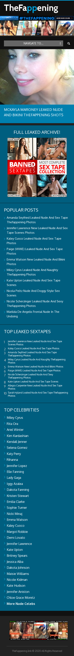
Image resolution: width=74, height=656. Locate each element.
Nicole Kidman (17, 580)
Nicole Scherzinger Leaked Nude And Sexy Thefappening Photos (30, 376)
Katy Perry (14, 454)
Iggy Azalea (15, 484)
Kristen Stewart (18, 496)
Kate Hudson (16, 586)
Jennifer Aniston (18, 592)
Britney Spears (17, 556)
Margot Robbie (17, 532)
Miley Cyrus (15, 418)
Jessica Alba (15, 562)
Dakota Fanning (18, 490)
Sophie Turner (17, 508)
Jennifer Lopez (17, 466)
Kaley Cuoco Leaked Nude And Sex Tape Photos (33, 348)
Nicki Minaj (14, 514)
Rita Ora (12, 424)
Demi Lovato (16, 538)
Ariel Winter (15, 430)
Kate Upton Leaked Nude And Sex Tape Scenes (33, 381)
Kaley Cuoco (15, 526)
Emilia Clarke (16, 502)
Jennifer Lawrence (19, 544)
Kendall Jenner (17, 442)
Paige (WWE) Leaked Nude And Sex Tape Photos (34, 370)
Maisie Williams (18, 574)
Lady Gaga (14, 478)
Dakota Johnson (18, 568)
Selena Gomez (17, 448)
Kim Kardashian (17, 436)
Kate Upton (15, 550)
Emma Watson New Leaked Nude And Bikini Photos (35, 366)
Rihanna (12, 460)
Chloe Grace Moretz (21, 598)
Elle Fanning (15, 472)
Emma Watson (17, 520)
